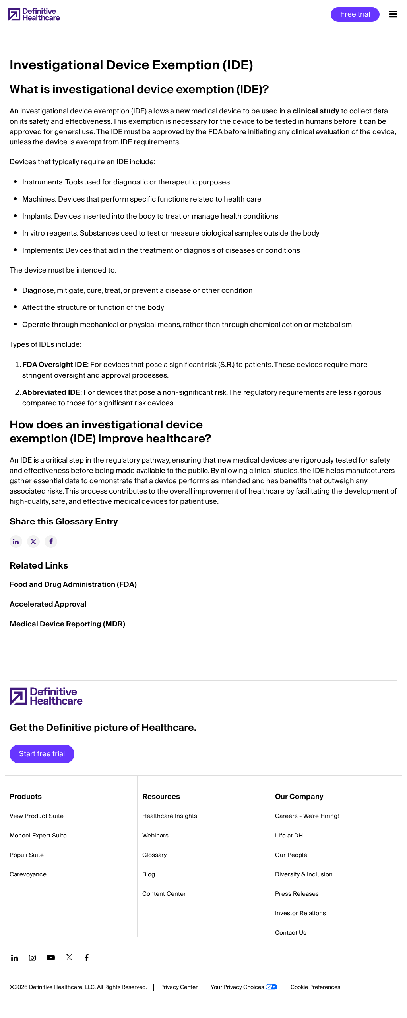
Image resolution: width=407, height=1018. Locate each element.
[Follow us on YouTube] (50, 957)
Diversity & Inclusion (304, 874)
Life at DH (289, 835)
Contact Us (290, 932)
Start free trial (42, 754)
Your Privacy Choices (237, 987)
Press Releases (297, 893)
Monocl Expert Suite (38, 835)
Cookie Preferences (315, 987)
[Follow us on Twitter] (69, 957)
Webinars (155, 835)
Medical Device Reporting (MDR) (67, 624)
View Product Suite (37, 816)
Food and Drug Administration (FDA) (73, 584)
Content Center (164, 893)
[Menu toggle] (393, 14)
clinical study (316, 111)
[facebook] (51, 541)
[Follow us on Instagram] (32, 957)
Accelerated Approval (48, 604)
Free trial (355, 14)
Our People (291, 855)
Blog (148, 874)
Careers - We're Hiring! (307, 816)
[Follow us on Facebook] (86, 957)
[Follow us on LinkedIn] (14, 957)
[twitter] (33, 541)
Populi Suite (27, 855)
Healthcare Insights (169, 816)
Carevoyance (28, 874)
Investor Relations (300, 913)
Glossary (154, 855)
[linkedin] (16, 541)
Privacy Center (179, 987)
